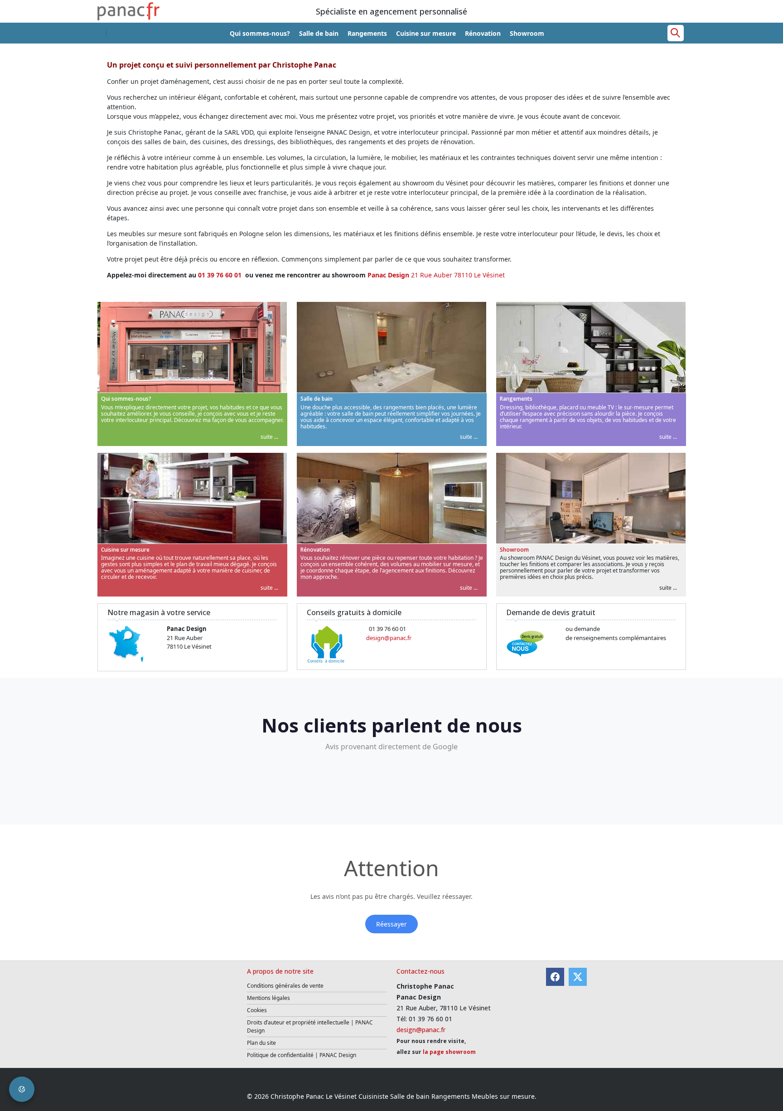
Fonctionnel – (267, 566)
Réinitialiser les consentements (337, 613)
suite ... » (286, 547)
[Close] (562, 495)
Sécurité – (262, 584)
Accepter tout (542, 613)
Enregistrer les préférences (475, 613)
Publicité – (437, 547)
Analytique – (266, 547)
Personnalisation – (449, 566)
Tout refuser (409, 613)
